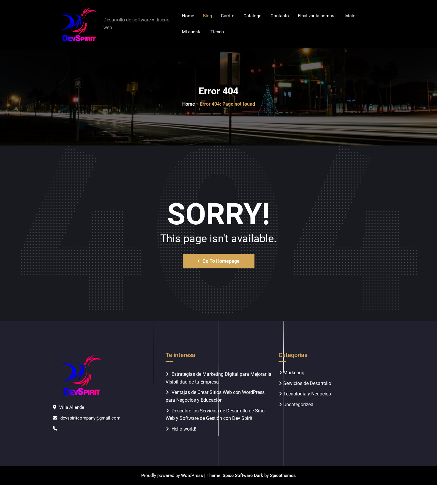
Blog (207, 15)
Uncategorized (298, 404)
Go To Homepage (221, 261)
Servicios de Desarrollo (307, 383)
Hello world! (184, 429)
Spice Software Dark (243, 475)
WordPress (192, 475)
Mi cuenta (192, 32)
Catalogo (252, 15)
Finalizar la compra (317, 15)
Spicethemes (283, 475)
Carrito (228, 15)
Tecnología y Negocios (307, 394)
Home (188, 15)
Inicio (350, 15)
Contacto (280, 15)
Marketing (293, 373)
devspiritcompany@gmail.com (90, 418)
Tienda (217, 32)
